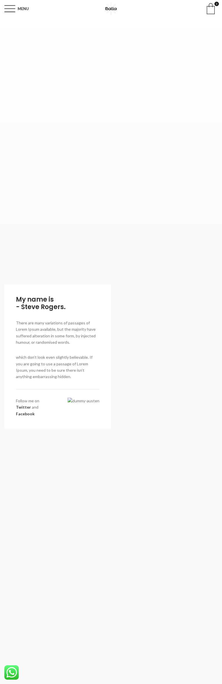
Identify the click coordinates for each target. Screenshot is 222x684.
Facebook (25, 413)
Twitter (23, 407)
